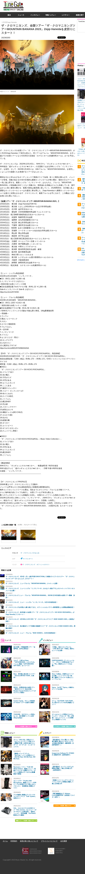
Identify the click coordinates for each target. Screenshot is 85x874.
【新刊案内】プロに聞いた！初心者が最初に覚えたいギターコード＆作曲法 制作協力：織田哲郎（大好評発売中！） (63, 742)
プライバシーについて (49, 841)
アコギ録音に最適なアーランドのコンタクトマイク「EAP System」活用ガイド (25, 796)
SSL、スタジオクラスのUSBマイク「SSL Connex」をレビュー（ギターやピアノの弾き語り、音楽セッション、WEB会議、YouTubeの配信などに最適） (25, 811)
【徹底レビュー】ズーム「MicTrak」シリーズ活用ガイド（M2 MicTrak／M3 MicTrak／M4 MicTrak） (24, 756)
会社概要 (63, 841)
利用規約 (14, 841)
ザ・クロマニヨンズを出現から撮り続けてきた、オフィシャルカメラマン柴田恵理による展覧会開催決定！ (40, 607)
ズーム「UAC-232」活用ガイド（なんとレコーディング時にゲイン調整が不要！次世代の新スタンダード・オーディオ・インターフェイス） (24, 743)
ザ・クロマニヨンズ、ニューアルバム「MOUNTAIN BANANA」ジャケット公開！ (32, 583)
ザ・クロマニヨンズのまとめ (30, 553)
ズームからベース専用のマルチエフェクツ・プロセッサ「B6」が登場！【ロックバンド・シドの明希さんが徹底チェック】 (63, 716)
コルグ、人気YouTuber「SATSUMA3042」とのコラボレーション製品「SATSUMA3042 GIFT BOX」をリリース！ (24, 663)
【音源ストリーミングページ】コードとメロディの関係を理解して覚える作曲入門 (62, 781)
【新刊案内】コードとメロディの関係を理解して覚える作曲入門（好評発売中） (62, 768)
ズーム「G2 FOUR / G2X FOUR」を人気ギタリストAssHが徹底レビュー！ (63, 702)
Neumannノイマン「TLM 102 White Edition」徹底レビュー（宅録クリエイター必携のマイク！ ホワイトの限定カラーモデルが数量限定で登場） (25, 770)
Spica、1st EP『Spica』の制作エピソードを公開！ (63, 688)
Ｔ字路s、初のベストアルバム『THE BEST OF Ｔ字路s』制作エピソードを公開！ (63, 648)
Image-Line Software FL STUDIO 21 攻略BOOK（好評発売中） (63, 754)
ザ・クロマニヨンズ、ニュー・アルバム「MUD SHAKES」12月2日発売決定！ (31, 633)
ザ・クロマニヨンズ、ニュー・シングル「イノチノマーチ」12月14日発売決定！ (32, 602)
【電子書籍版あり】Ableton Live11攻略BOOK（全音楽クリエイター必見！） (63, 795)
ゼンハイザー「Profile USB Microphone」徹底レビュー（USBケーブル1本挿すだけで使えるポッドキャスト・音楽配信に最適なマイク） (25, 784)
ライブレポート (28, 559)
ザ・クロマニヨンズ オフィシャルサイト (36, 564)
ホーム (5, 841)
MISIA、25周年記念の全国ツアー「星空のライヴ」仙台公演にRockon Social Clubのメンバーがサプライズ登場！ (25, 690)
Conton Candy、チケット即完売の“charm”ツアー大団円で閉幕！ (24, 701)
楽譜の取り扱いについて (29, 841)
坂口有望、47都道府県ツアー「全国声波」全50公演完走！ (24, 648)
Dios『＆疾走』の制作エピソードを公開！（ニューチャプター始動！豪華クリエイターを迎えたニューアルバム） (63, 676)
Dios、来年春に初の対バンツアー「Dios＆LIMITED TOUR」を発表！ (24, 675)
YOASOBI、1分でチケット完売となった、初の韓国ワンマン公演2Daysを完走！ (24, 716)
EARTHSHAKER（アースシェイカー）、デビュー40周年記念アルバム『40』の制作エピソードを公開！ (63, 663)
